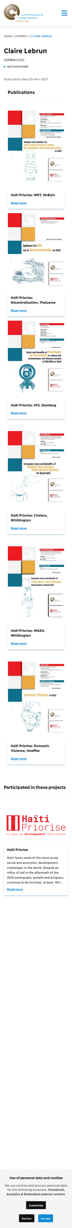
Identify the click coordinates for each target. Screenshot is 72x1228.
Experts (21, 36)
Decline (26, 1218)
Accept (45, 1218)
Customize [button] (36, 1205)
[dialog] (36, 1198)
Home (8, 36)
